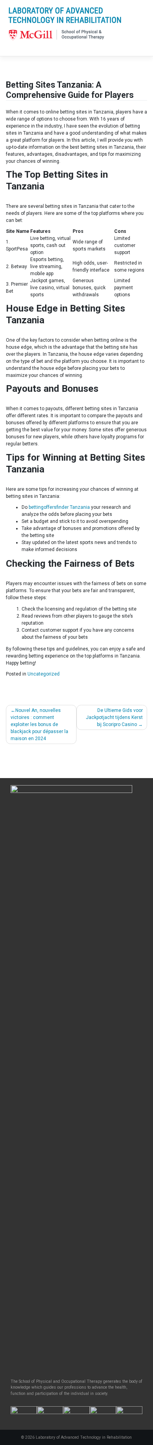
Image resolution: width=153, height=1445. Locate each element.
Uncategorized (43, 674)
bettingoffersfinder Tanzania (59, 507)
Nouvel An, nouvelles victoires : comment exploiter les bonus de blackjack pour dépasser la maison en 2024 (39, 724)
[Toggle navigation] (16, 49)
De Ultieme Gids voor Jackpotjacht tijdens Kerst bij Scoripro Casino (114, 717)
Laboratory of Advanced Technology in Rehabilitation (84, 1437)
